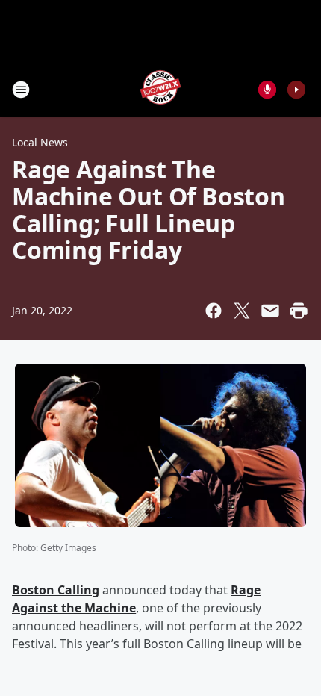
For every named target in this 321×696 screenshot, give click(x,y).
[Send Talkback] (267, 90)
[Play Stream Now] (296, 90)
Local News (40, 142)
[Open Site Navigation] (21, 90)
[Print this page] (298, 310)
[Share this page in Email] (270, 310)
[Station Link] (160, 89)
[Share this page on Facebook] (213, 310)
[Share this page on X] (241, 310)
